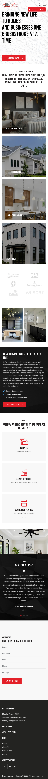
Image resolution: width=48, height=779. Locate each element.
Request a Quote (13, 58)
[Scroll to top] (44, 775)
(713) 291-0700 (9, 732)
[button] (21, 615)
